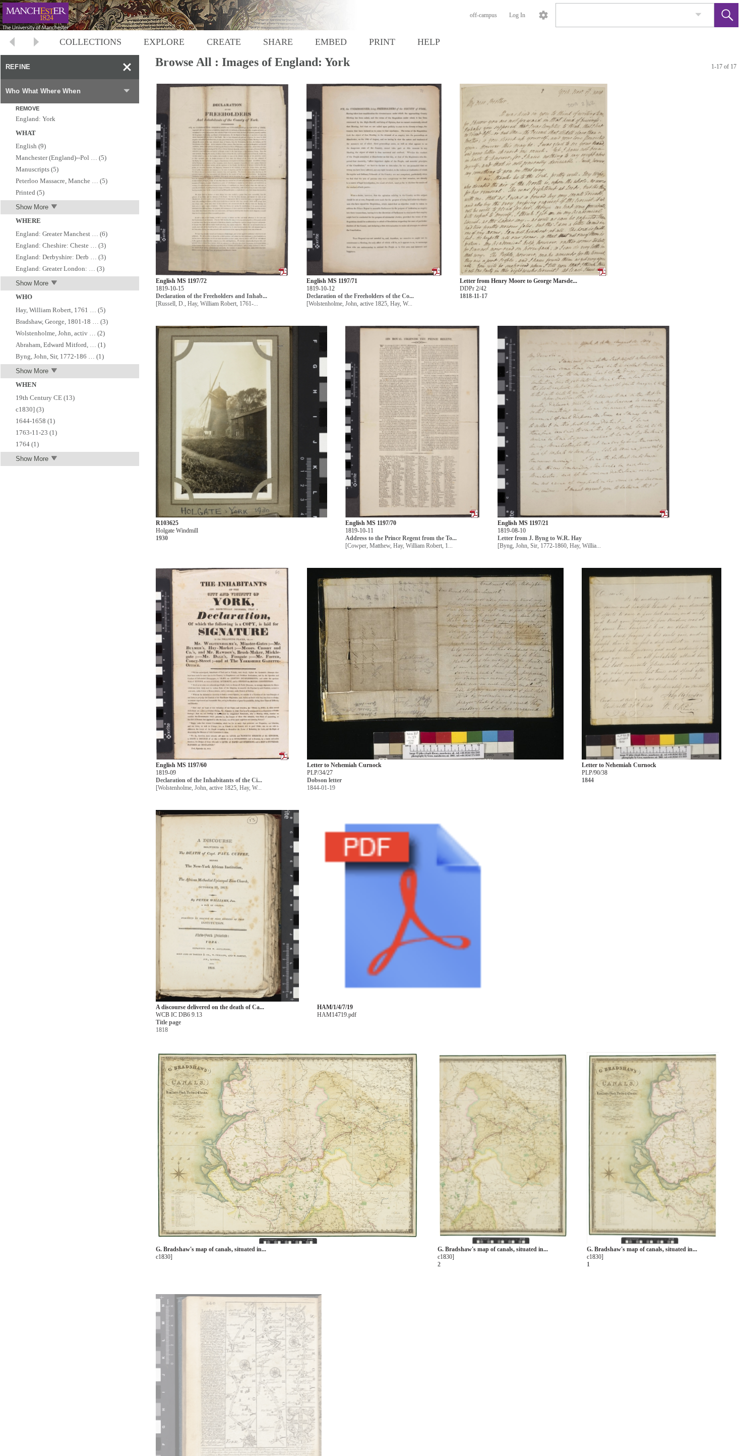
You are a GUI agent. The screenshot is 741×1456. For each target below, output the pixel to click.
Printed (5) (30, 192)
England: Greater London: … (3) (60, 268)
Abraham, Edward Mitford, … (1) (60, 344)
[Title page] (227, 906)
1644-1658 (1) (35, 421)
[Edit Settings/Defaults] (543, 15)
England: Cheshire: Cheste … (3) (61, 245)
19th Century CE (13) (45, 397)
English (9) (31, 146)
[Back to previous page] (12, 43)
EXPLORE (164, 42)
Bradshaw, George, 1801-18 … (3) (62, 321)
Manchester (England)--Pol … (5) (61, 157)
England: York (35, 119)
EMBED (331, 42)
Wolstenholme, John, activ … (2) (60, 333)
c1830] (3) (30, 409)
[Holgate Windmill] (241, 422)
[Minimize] (127, 67)
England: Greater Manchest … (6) (61, 234)
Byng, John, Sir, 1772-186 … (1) (60, 356)
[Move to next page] (36, 43)
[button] (726, 15)
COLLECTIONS (90, 42)
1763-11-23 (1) (36, 432)
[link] (698, 15)
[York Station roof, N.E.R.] (470, 1390)
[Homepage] (190, 15)
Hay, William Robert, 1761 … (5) (60, 310)
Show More (32, 207)
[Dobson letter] (435, 664)
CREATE (224, 42)
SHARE (278, 42)
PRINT (382, 42)
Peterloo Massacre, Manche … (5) (61, 181)
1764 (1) (27, 444)
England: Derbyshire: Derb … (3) (61, 257)
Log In (517, 15)
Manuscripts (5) (37, 169)
